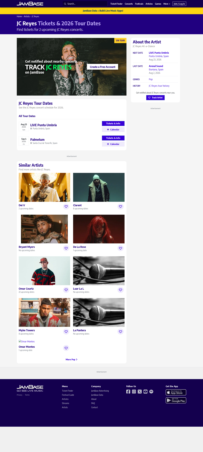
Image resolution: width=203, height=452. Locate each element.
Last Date (138, 66)
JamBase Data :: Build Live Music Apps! (103, 10)
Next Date (138, 53)
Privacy (19, 395)
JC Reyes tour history (159, 85)
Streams (65, 403)
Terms (27, 395)
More (166, 3)
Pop (151, 79)
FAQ (93, 403)
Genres (136, 79)
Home (19, 16)
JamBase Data (97, 395)
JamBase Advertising (100, 390)
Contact (94, 407)
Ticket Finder (67, 390)
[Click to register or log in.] (66, 206)
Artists (27, 16)
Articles (65, 399)
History (136, 86)
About (93, 399)
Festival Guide (68, 395)
